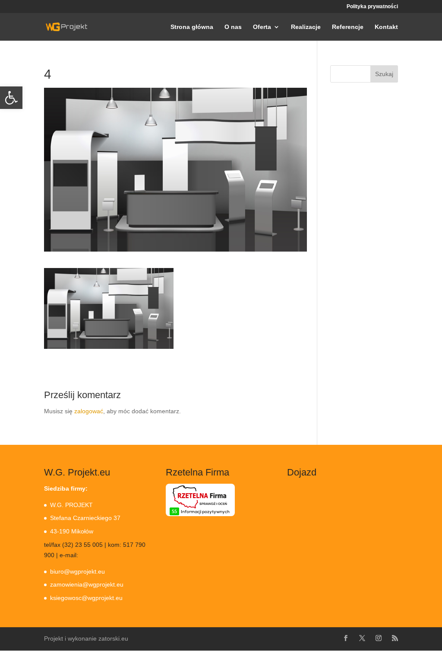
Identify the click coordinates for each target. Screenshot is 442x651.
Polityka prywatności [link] (372, 7)
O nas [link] (233, 27)
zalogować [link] (88, 411)
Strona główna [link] (191, 27)
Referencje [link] (347, 27)
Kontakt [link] (386, 27)
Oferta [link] (262, 27)
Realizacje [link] (306, 27)
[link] (11, 97)
